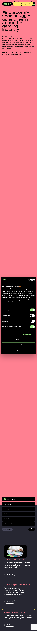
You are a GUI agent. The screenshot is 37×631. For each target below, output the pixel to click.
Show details (27, 334)
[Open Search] (31, 529)
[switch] (32, 315)
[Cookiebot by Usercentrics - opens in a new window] (27, 280)
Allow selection (18, 345)
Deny (18, 350)
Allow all (18, 339)
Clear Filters (7, 529)
